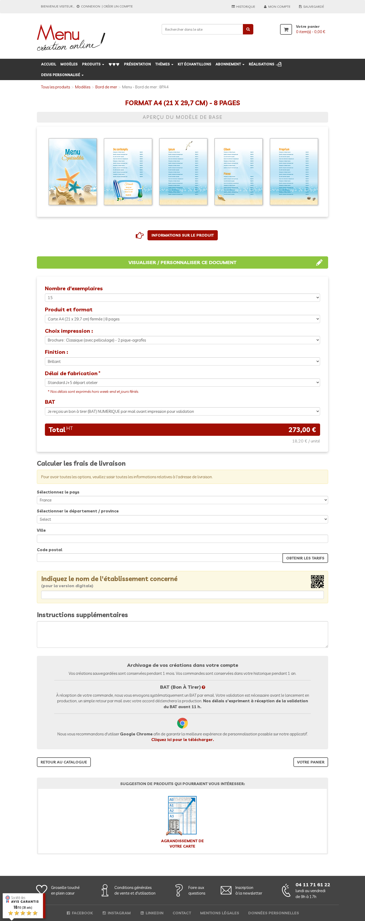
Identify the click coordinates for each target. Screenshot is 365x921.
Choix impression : (69, 330)
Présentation (137, 64)
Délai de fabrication (71, 373)
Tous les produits (55, 86)
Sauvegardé (313, 7)
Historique (245, 7)
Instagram (119, 913)
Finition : (56, 351)
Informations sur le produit (183, 235)
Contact (182, 913)
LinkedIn (154, 913)
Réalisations (261, 64)
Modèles (69, 64)
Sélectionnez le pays (58, 492)
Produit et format (68, 309)
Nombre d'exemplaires (74, 288)
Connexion (90, 6)
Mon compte (278, 7)
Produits (92, 64)
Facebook (82, 913)
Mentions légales (219, 913)
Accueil (48, 64)
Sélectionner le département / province (78, 511)
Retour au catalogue (64, 762)
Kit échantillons (194, 64)
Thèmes (163, 64)
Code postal (49, 549)
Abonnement (229, 64)
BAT (50, 401)
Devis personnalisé (61, 75)
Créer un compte (118, 6)
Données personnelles (273, 913)
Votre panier (310, 762)
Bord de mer (106, 86)
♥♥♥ (114, 64)
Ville (41, 530)
